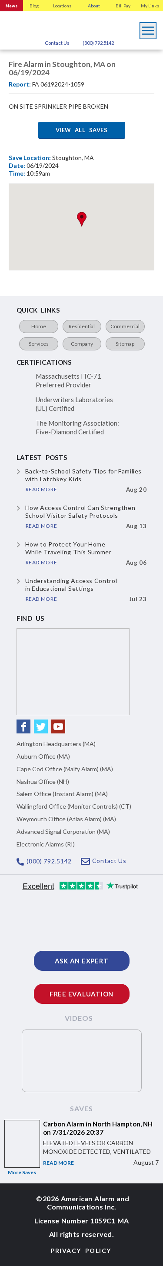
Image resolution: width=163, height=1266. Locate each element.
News (11, 5)
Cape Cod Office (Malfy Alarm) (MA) (65, 769)
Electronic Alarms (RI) (46, 844)
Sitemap (125, 343)
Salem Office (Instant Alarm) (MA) (62, 793)
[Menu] (148, 28)
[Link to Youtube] (58, 726)
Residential (82, 326)
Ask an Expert (82, 961)
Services (39, 343)
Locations (62, 5)
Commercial (125, 326)
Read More (58, 1162)
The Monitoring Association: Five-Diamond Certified (77, 427)
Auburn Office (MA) (43, 756)
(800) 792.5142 (98, 43)
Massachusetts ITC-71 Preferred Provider (68, 380)
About (94, 5)
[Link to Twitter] (41, 726)
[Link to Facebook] (23, 726)
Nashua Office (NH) (43, 781)
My (150, 5)
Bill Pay (123, 5)
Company (82, 343)
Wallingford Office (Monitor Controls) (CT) (74, 806)
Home (38, 326)
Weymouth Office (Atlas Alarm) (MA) (66, 819)
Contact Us (57, 43)
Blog (34, 5)
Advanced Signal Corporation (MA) (63, 831)
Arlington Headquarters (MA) (56, 743)
